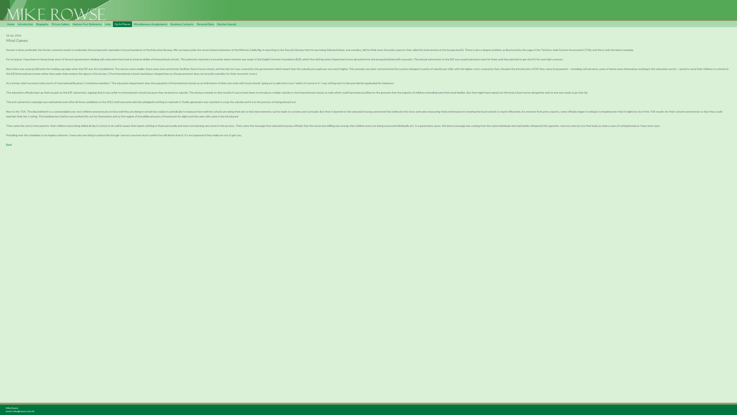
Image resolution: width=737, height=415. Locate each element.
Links (108, 24)
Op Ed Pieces (122, 24)
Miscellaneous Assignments (150, 24)
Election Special (226, 24)
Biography (42, 24)
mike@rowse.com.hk (23, 411)
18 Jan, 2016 (13, 35)
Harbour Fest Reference (87, 24)
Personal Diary (205, 24)
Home (10, 24)
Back (9, 144)
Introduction (25, 24)
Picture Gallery (60, 24)
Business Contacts (182, 24)
